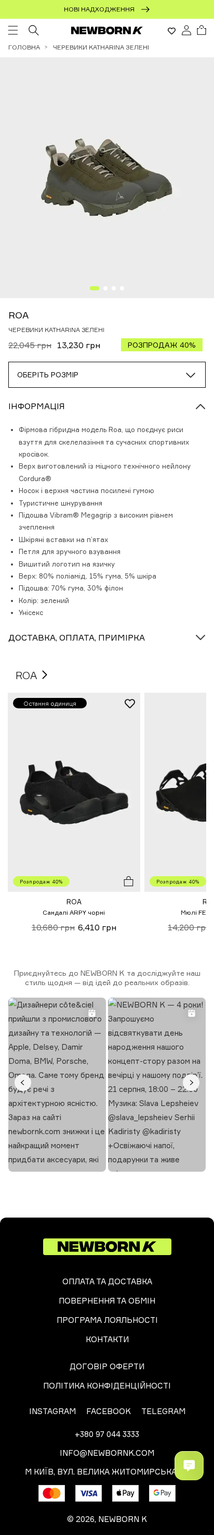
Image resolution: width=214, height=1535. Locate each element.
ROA (18, 315)
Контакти (107, 1339)
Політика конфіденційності (107, 1386)
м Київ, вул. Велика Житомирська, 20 (107, 1472)
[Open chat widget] (189, 1465)
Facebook (108, 1411)
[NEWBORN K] (107, 30)
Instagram (52, 1411)
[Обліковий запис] (186, 30)
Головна (24, 47)
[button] (13, 30)
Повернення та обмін (107, 1301)
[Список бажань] (172, 30)
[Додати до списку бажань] (129, 703)
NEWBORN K (122, 1519)
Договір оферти (107, 1366)
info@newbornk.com (107, 1453)
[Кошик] (201, 30)
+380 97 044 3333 (107, 1434)
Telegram (163, 1411)
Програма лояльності (107, 1320)
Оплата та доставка (107, 1281)
